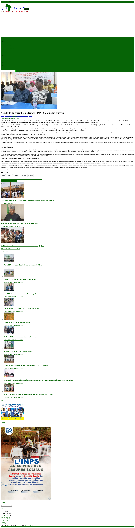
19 (7, 518)
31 (4, 522)
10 (4, 517)
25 (6, 520)
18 (6, 518)
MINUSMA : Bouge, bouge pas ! (9, 181)
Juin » (5, 523)
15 (1, 518)
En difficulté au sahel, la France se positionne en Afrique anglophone (22, 246)
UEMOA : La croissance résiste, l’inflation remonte (20, 279)
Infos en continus (24, 116)
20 (9, 518)
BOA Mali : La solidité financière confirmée (17, 351)
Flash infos (17, 116)
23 (3, 520)
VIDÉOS (6, 62)
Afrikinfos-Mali (16, 249)
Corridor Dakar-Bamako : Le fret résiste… (17, 322)
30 (3, 522)
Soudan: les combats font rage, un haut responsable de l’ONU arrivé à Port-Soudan (21, 179)
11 (6, 517)
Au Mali (9, 45)
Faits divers (9, 59)
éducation (9, 57)
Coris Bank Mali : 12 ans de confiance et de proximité (21, 337)
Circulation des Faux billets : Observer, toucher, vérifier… (22, 308)
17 (4, 518)
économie (6, 51)
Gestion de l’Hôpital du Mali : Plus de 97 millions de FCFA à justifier (26, 365)
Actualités (6, 42)
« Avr (2, 523)
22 (1, 520)
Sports (5, 61)
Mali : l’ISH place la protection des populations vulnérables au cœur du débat (28, 394)
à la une (9, 44)
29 (1, 522)
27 (9, 520)
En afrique (9, 47)
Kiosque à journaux (8, 64)
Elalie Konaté (15, 118)
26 (7, 520)
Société (5, 55)
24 (4, 520)
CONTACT (7, 65)
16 (3, 518)
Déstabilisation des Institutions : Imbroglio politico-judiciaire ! (20, 223)
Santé (5, 54)
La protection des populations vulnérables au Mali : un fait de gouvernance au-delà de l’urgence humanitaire (38, 380)
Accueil (6, 41)
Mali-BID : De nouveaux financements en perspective (21, 294)
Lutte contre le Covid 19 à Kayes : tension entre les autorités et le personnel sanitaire (27, 200)
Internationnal (10, 48)
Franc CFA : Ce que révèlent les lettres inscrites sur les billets (23, 265)
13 (9, 517)
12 (7, 517)
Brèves (5, 49)
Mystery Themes (29, 525)
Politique (6, 52)
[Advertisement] (67, 25)
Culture (9, 58)
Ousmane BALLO (11, 203)
